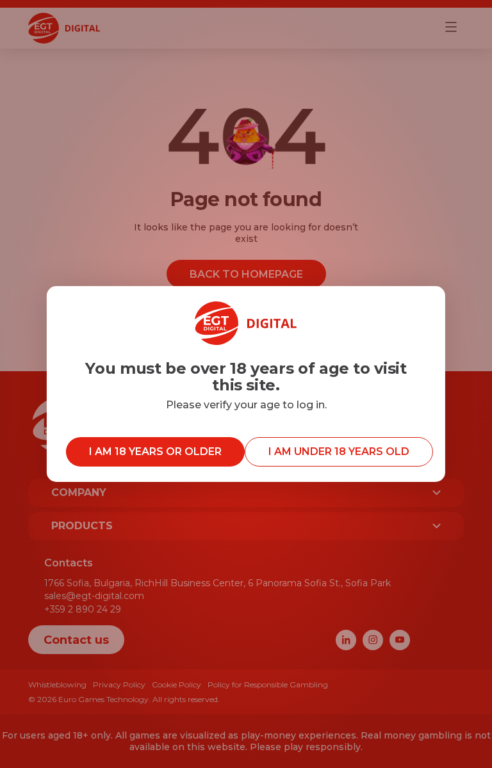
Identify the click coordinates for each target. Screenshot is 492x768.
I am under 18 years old (338, 451)
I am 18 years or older (155, 451)
